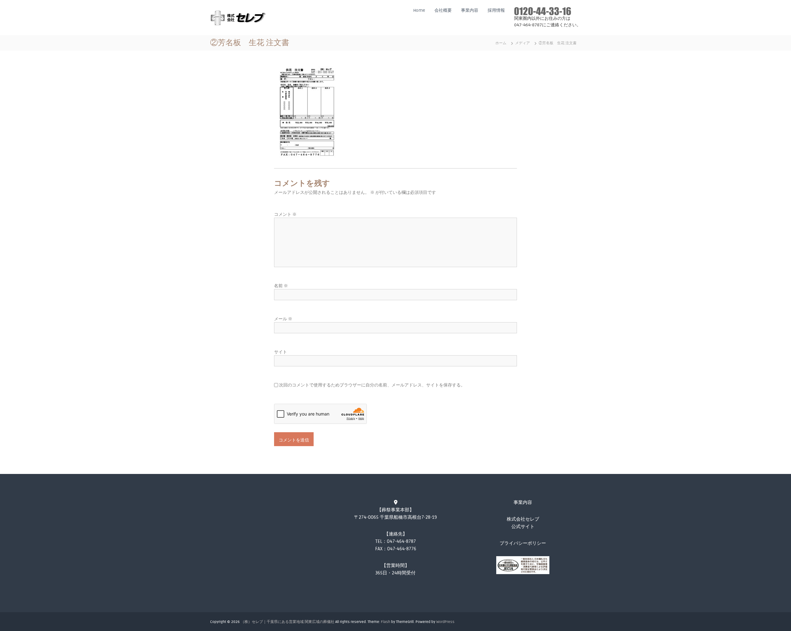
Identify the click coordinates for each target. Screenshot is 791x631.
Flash (385, 622)
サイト (280, 352)
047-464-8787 (401, 541)
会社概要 (443, 10)
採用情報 (496, 10)
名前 (281, 285)
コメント (285, 214)
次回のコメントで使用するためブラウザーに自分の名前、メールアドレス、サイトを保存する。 (372, 385)
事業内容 (469, 10)
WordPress (445, 622)
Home (419, 10)
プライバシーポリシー (523, 543)
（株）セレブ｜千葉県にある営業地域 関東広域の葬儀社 (287, 622)
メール (283, 319)
